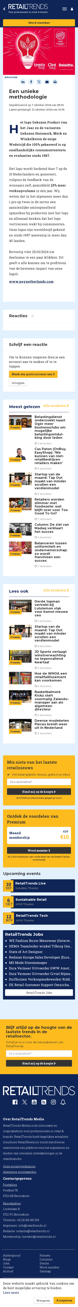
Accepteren (64, 1300)
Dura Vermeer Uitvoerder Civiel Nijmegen (41, 974)
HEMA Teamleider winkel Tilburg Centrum (41, 946)
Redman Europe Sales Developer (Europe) (41, 957)
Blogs (7, 1259)
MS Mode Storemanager (28, 962)
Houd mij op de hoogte (38, 792)
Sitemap (45, 1271)
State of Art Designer (26, 952)
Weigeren (43, 1300)
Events (44, 1263)
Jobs (6, 1263)
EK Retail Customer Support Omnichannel (41, 985)
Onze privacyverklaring (19, 1166)
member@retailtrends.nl (39, 1236)
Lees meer (11, 1292)
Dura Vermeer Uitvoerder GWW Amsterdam (41, 968)
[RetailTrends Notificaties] (63, 1103)
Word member (39, 23)
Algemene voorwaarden (19, 1172)
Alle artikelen (55, 406)
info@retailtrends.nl (32, 1225)
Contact (8, 1267)
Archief (8, 1271)
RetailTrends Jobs (39, 993)
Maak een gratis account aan (32, 374)
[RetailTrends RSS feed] (43, 1103)
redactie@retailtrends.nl (33, 1231)
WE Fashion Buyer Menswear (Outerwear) (41, 941)
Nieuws (45, 1255)
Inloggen (18, 383)
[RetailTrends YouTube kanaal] (34, 1103)
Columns (46, 1259)
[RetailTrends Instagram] (53, 1103)
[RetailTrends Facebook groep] (15, 1103)
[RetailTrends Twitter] (24, 1103)
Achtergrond (11, 1255)
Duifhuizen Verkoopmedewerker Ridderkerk (41, 979)
